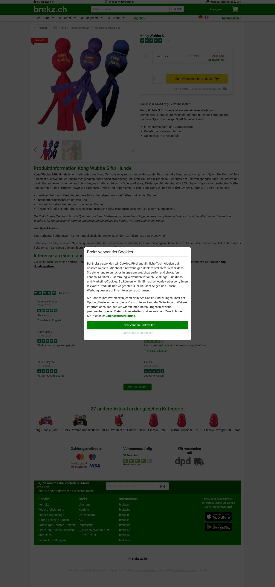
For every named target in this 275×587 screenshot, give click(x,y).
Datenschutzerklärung (120, 316)
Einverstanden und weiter (138, 325)
